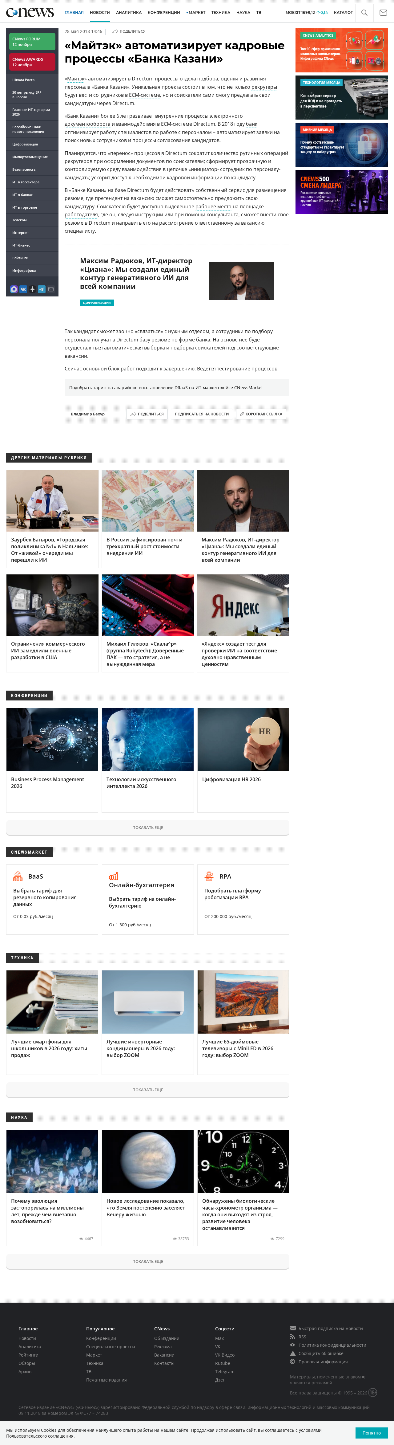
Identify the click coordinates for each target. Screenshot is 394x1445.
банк (251, 123)
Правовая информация (323, 1362)
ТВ (258, 12)
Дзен (220, 1380)
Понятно (372, 1433)
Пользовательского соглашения (40, 1436)
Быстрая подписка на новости (331, 1328)
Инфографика (24, 270)
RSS (302, 1337)
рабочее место (213, 206)
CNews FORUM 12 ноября (26, 41)
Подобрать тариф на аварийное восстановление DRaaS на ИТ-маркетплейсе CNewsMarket (166, 387)
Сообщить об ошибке (321, 1353)
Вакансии (164, 1355)
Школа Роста (23, 79)
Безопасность (24, 169)
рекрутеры (264, 87)
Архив (24, 1371)
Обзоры (26, 1363)
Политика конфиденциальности (332, 1345)
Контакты (164, 1363)
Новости (27, 1338)
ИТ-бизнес (21, 245)
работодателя (81, 214)
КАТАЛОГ (343, 12)
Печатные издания (106, 1380)
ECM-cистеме (144, 95)
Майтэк (75, 78)
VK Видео (225, 1355)
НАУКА (243, 12)
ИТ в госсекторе (25, 182)
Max (219, 1338)
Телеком (19, 220)
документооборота (88, 123)
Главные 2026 (31, 111)
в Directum (174, 153)
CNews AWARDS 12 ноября (27, 61)
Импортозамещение (30, 156)
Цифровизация (25, 144)
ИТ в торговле (24, 207)
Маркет (94, 1355)
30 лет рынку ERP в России (27, 94)
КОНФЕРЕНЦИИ (164, 12)
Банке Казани (87, 190)
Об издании (166, 1338)
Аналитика (129, 12)
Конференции (101, 1338)
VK (217, 1346)
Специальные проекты (110, 1346)
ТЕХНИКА (220, 12)
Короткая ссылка (264, 414)
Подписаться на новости (202, 414)
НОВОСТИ (100, 12)
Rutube (222, 1363)
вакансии (76, 356)
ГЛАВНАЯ (74, 12)
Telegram (225, 1371)
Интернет (20, 232)
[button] (364, 13)
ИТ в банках (22, 194)
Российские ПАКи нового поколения (28, 129)
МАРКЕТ (197, 12)
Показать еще (147, 827)
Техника (94, 1363)
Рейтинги (20, 257)
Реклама (163, 1346)
